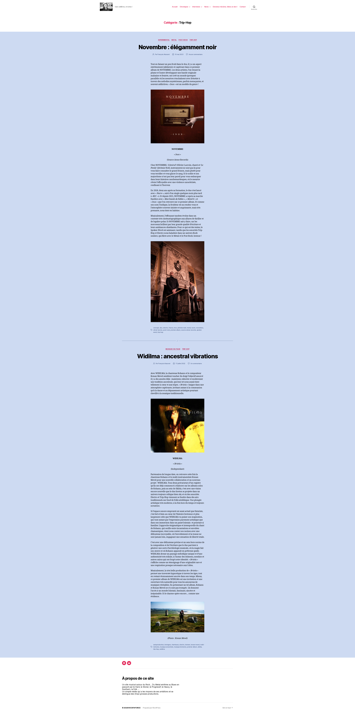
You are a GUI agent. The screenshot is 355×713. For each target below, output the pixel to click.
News (206, 7)
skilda (200, 647)
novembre (199, 328)
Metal (174, 40)
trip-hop (160, 332)
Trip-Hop (193, 40)
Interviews (196, 7)
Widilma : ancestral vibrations (177, 356)
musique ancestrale (166, 647)
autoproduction (158, 645)
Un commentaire (196, 363)
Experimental (164, 40)
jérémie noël (182, 328)
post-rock (166, 330)
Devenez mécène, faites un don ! (225, 7)
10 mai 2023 (179, 54)
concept (156, 328)
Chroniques (184, 7)
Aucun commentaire (195, 54)
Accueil (174, 7)
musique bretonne (180, 647)
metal (189, 328)
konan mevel (195, 645)
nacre (193, 328)
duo (161, 328)
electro (165, 328)
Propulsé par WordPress (151, 708)
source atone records (188, 330)
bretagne (168, 645)
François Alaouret (164, 54)
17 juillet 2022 (180, 363)
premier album (175, 330)
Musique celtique (173, 349)
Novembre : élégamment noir (177, 47)
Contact (243, 7)
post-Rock (183, 40)
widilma (162, 649)
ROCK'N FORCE (134, 708)
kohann (187, 645)
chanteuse (175, 645)
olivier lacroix (157, 330)
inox (175, 328)
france (171, 328)
